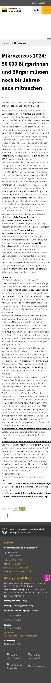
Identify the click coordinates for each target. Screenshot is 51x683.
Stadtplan (14, 532)
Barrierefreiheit (37, 529)
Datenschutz (26, 532)
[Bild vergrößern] (14, 509)
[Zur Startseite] (11, 10)
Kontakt (14, 529)
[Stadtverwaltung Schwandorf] (25, 559)
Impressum (24, 529)
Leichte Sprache (39, 2)
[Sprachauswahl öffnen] (27, 2)
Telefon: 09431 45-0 (13, 560)
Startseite (6, 42)
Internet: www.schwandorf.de (17, 571)
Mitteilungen (20, 42)
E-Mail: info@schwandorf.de (17, 567)
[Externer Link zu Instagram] (7, 516)
